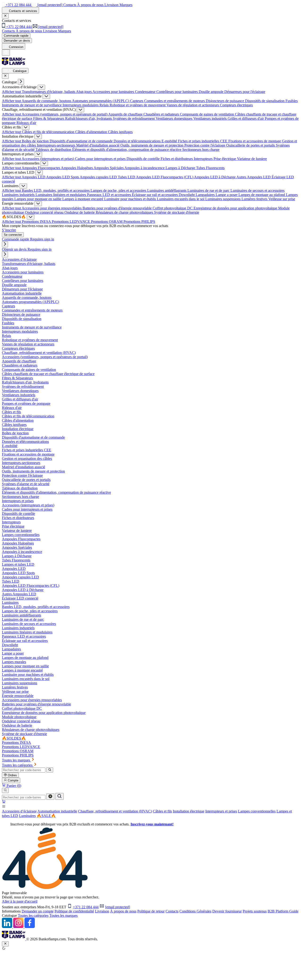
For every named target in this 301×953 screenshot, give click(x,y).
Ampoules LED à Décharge (215, 177)
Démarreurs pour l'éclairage (244, 92)
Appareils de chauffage (125, 114)
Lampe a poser (227, 195)
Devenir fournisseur (227, 911)
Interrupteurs (204, 159)
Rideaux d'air (26, 123)
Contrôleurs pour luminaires (177, 92)
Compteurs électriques (236, 105)
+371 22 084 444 (86, 907)
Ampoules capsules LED (99, 177)
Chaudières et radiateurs (161, 114)
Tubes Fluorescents (210, 168)
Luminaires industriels (19, 195)
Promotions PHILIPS (139, 222)
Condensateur (145, 92)
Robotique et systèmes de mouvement (138, 105)
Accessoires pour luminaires (113, 92)
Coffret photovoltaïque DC (173, 208)
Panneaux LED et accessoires (109, 195)
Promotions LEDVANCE (71, 222)
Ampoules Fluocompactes (41, 168)
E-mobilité (170, 141)
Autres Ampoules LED (254, 177)
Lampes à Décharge (181, 168)
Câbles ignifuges (120, 132)
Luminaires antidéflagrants (167, 190)
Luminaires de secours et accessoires (257, 190)
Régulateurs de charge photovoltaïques (125, 212)
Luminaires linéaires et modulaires (61, 195)
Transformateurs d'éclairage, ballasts (49, 92)
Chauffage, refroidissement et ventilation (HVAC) (115, 811)
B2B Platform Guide (283, 911)
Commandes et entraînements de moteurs (175, 101)
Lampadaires (206, 195)
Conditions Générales (195, 911)
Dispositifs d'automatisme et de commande (82, 141)
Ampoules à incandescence (145, 168)
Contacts (172, 911)
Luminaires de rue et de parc (208, 190)
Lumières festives (255, 199)
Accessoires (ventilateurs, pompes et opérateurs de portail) (65, 114)
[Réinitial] (50, 796)
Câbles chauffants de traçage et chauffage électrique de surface (48, 374)
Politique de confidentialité (74, 911)
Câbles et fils (162, 811)
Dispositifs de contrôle (144, 159)
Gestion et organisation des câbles (27, 458)
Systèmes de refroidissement (134, 118)
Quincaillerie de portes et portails (251, 145)
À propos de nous (123, 911)
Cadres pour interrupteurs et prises (101, 159)
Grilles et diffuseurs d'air (246, 118)
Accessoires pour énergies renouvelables (52, 208)
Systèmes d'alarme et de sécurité (25, 484)
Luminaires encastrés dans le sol (181, 199)
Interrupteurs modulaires (81, 105)
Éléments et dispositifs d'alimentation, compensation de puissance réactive (127, 150)
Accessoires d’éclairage (19, 811)
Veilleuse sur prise (281, 199)
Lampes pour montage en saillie (38, 199)
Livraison (102, 911)
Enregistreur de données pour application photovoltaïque (236, 208)
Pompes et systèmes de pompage (26, 403)
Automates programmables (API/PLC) (101, 101)
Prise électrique (225, 159)
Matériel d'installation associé (98, 145)
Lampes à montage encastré (83, 199)
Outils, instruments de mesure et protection (152, 145)
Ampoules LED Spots (63, 177)
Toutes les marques (63, 915)
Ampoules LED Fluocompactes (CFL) (165, 177)
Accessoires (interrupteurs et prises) (48, 159)
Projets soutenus (255, 911)
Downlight (187, 195)
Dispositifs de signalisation (265, 101)
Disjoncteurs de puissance (225, 101)
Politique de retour (151, 911)
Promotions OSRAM (107, 222)
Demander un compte (38, 911)
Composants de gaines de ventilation (207, 114)
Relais (104, 105)
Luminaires (27, 816)
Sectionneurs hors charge (200, 150)
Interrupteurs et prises (221, 811)
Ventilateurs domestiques (174, 118)
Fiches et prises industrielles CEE (203, 141)
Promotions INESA (37, 222)
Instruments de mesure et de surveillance (32, 105)
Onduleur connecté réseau (44, 212)
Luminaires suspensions (223, 199)
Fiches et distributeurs (177, 159)
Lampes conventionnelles (257, 811)
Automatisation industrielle (57, 811)
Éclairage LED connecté (20, 598)
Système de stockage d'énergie (176, 212)
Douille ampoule (211, 92)
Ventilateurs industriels (210, 118)
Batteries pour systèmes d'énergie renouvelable (118, 208)
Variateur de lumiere (252, 159)
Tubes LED (127, 177)
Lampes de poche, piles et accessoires (119, 190)
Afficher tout (12, 92)
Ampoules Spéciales (109, 168)
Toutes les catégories (33, 915)
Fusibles (291, 101)
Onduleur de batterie (80, 212)
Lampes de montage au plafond (262, 195)
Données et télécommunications (138, 141)
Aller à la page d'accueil (19, 901)
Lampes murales (14, 662)
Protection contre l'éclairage (205, 145)
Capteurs (137, 101)
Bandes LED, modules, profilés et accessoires (56, 190)
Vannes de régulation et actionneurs (193, 105)
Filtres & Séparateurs (49, 118)
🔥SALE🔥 (46, 816)
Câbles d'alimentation (91, 132)
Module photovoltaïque (19, 717)
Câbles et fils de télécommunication (48, 132)
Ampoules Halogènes (77, 168)
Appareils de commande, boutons (47, 101)
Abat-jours (84, 92)
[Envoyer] (59, 796)
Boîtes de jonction (36, 141)
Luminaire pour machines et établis (130, 199)
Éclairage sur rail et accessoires (155, 195)
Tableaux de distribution (54, 150)
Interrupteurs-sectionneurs (56, 145)
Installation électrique (188, 811)
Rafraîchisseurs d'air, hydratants (89, 118)
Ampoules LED (34, 177)
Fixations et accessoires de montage (255, 141)
